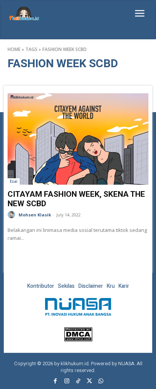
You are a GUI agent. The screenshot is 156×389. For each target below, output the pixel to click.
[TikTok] (78, 381)
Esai (13, 181)
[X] (89, 381)
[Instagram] (66, 381)
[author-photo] (12, 215)
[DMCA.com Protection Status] (78, 339)
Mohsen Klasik (35, 215)
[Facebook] (55, 381)
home (14, 49)
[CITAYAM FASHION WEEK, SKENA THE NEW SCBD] (78, 139)
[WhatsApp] (100, 381)
